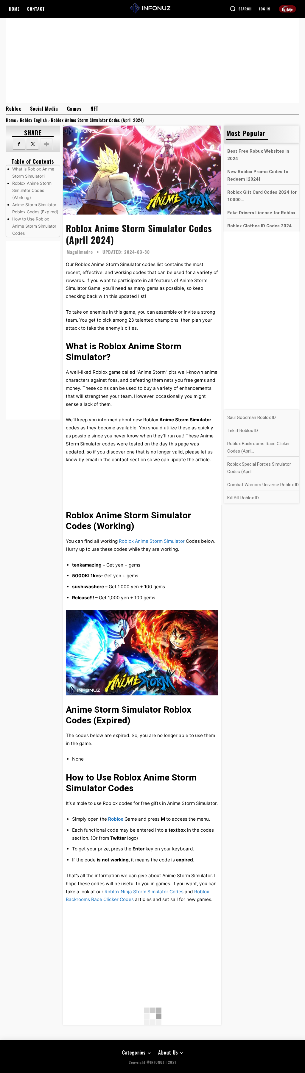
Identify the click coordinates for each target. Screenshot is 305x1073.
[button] (241, 9)
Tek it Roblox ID (242, 430)
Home (11, 120)
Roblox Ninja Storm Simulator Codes (144, 891)
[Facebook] (19, 144)
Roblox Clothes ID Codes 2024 (259, 226)
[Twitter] (32, 144)
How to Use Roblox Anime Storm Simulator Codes (34, 226)
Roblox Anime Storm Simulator (152, 541)
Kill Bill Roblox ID (243, 497)
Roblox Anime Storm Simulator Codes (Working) (32, 190)
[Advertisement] (152, 59)
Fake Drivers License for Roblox (261, 212)
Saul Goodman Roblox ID (251, 417)
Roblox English (33, 120)
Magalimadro (80, 252)
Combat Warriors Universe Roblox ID (263, 484)
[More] (46, 144)
